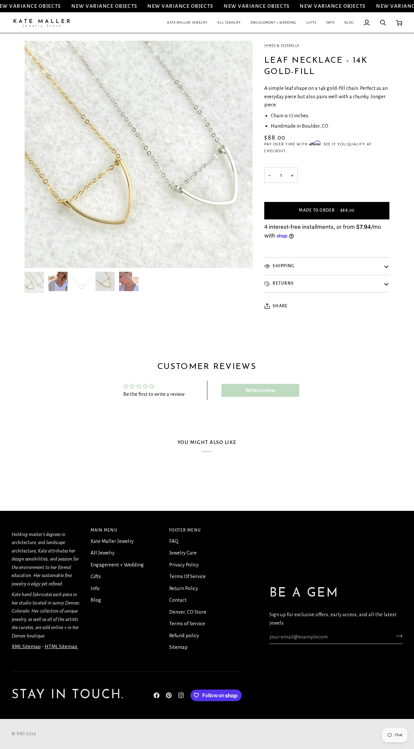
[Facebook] (156, 695)
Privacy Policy (184, 564)
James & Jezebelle (281, 45)
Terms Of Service (187, 576)
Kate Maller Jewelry (112, 541)
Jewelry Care (183, 552)
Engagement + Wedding (117, 564)
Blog (96, 600)
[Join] (397, 636)
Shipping (283, 266)
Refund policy (184, 635)
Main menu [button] (104, 530)
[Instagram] (181, 695)
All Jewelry (102, 552)
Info (95, 588)
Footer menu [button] (185, 530)
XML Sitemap (26, 646)
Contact (178, 600)
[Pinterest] (169, 695)
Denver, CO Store (187, 612)
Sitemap (178, 647)
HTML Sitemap (61, 646)
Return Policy (183, 588)
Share (280, 306)
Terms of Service (187, 623)
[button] (187, 22)
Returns (283, 283)
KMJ (21, 734)
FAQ (173, 541)
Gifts (96, 576)
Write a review (260, 390)
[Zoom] (36, 256)
